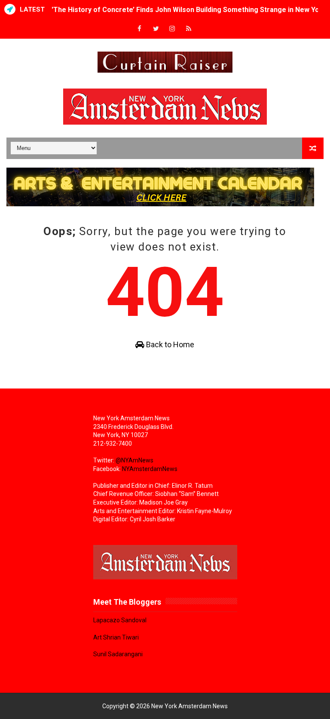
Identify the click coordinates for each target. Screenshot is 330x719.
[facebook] (139, 29)
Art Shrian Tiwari (116, 637)
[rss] (188, 29)
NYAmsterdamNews (149, 468)
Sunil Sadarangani (118, 654)
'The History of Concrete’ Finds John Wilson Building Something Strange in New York (189, 6)
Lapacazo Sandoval (120, 620)
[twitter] (156, 29)
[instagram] (172, 29)
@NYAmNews (134, 460)
